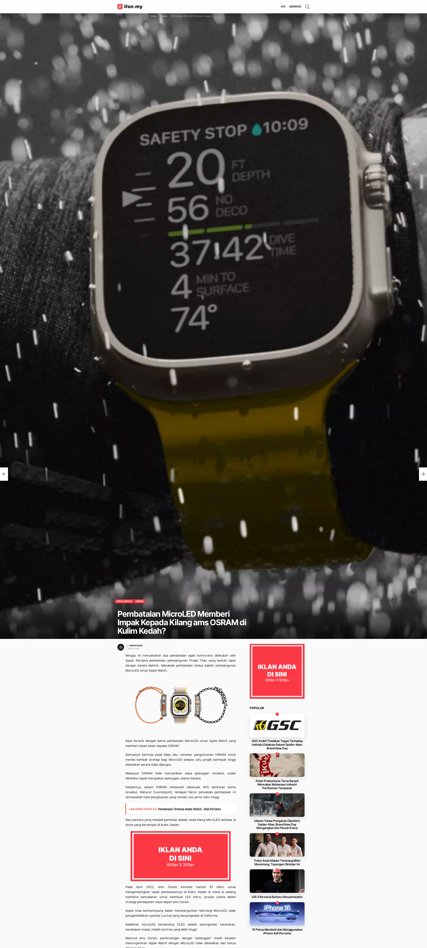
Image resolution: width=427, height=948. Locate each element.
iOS (283, 6)
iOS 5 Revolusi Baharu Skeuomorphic (277, 897)
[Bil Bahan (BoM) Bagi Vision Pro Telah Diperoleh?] (423, 474)
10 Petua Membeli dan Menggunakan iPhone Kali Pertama (277, 931)
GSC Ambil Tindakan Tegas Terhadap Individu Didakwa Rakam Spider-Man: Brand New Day (277, 744)
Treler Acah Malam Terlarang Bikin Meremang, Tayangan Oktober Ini (277, 862)
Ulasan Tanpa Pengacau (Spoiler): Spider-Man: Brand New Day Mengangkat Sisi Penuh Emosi (277, 824)
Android (295, 6)
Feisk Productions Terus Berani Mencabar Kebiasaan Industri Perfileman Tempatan (277, 784)
